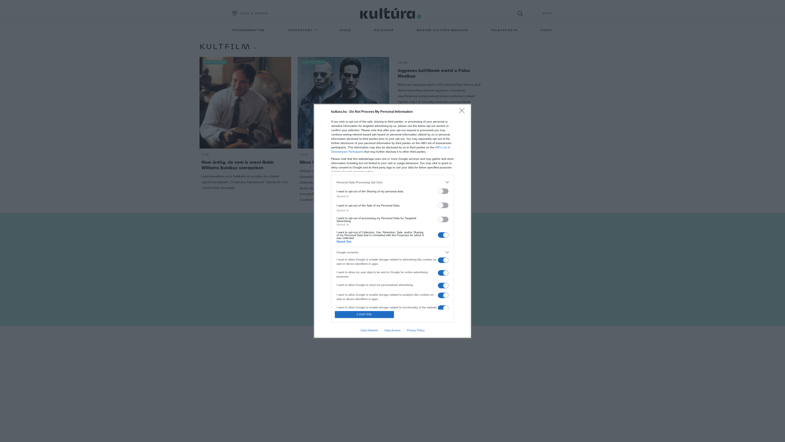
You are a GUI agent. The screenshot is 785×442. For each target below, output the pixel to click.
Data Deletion (369, 330)
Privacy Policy (416, 330)
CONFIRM (364, 314)
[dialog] (392, 221)
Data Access (392, 330)
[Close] (463, 112)
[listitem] (392, 182)
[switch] (443, 191)
